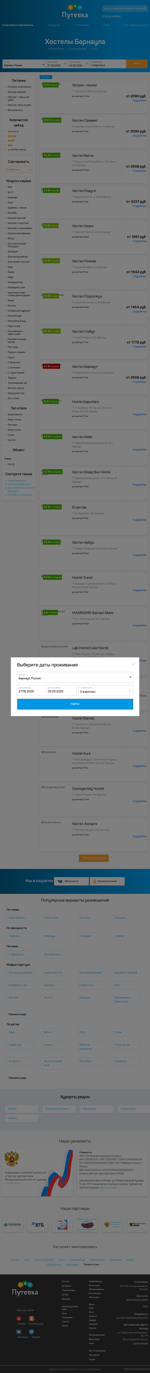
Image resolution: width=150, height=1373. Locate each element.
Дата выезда (54, 688)
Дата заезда (24, 688)
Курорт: (22, 674)
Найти (75, 704)
